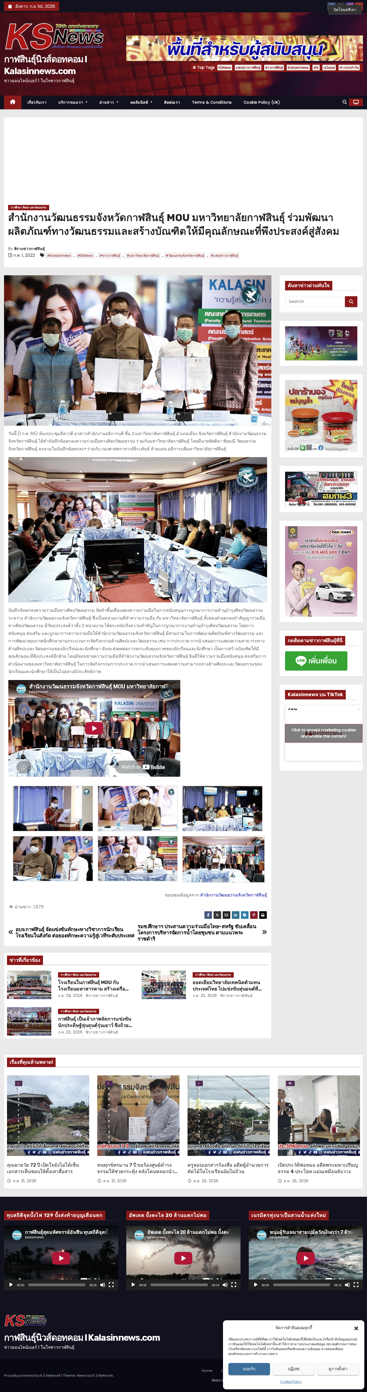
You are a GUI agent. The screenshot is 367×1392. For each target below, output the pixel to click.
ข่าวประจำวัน (349, 67)
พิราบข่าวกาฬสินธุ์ (29, 249)
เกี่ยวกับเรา (37, 102)
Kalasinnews (298, 67)
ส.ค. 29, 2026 (205, 1181)
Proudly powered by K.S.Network (33, 1375)
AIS (316, 67)
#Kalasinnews (59, 255)
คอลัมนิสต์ (139, 102)
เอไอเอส (329, 67)
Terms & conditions (212, 102)
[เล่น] (11, 1285)
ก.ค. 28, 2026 (70, 995)
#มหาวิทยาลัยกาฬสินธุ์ (143, 255)
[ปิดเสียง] (102, 1285)
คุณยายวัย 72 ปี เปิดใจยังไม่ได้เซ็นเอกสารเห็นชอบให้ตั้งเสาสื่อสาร (43, 1168)
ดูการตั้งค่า (338, 1369)
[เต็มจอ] (111, 1285)
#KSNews (85, 255)
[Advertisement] (183, 163)
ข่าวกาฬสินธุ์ (274, 67)
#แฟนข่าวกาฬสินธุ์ (224, 255)
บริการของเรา (71, 102)
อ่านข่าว (107, 102)
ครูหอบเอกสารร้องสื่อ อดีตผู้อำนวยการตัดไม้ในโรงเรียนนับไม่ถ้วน (228, 1168)
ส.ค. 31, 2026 (25, 1181)
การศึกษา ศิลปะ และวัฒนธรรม (28, 207)
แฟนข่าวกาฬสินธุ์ (248, 67)
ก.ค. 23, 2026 (205, 995)
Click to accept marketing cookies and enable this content (324, 733)
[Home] (12, 102)
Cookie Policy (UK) (262, 102)
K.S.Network (103, 1375)
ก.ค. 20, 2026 (70, 1032)
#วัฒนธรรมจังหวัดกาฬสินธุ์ (184, 255)
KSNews (224, 67)
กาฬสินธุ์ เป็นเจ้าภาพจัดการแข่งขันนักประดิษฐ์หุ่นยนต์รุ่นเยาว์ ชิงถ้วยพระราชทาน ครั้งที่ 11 (94, 1025)
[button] (356, 1327)
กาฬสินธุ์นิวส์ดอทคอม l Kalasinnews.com (82, 1337)
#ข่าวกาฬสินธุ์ (109, 255)
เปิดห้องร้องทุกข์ (19, 1083)
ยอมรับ (249, 1369)
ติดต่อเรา (172, 102)
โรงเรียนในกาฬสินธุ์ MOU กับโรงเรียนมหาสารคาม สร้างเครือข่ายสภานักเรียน (91, 988)
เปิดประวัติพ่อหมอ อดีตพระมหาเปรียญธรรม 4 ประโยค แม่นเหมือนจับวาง (318, 1168)
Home (207, 1370)
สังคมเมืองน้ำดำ (290, 1083)
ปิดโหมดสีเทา (345, 9)
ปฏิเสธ (294, 1369)
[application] (61, 1258)
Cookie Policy (291, 1381)
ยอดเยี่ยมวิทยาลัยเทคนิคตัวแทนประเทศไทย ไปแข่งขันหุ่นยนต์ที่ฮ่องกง (226, 988)
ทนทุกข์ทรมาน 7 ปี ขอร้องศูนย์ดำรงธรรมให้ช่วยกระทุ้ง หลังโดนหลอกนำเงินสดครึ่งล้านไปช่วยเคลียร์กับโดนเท (136, 1171)
